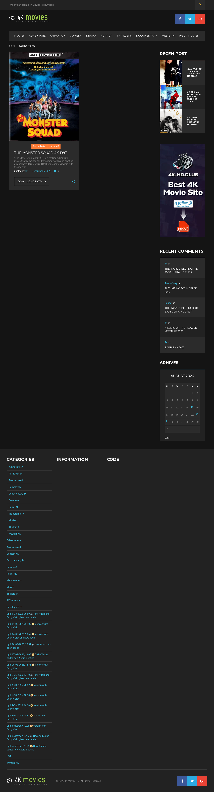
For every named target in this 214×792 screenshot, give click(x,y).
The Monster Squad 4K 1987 (40, 153)
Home (12, 45)
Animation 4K (15, 480)
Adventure (37, 35)
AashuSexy (171, 283)
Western (168, 35)
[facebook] (180, 19)
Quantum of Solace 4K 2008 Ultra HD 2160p (194, 72)
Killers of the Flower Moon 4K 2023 (181, 329)
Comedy (76, 35)
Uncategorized (14, 607)
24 (167, 421)
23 (197, 414)
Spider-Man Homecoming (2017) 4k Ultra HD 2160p (194, 97)
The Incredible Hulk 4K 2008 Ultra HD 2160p (181, 270)
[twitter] (190, 19)
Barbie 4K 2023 (175, 347)
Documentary (146, 35)
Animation (58, 35)
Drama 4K (13, 500)
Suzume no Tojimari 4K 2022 (181, 290)
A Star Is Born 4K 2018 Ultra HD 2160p (193, 121)
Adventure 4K (15, 467)
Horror (106, 35)
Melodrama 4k (15, 513)
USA (9, 756)
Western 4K (14, 533)
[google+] (200, 19)
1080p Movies (189, 35)
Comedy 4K (39, 146)
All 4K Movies (15, 473)
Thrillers (124, 35)
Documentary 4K (16, 493)
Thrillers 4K (13, 527)
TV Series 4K (13, 600)
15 (192, 407)
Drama (91, 35)
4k (26, 171)
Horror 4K (54, 146)
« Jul (167, 438)
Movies (19, 35)
